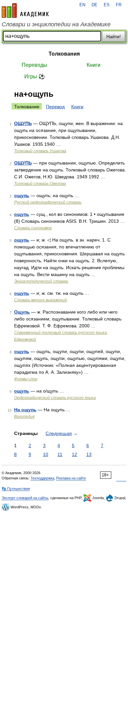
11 (59, 454)
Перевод (55, 106)
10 (45, 454)
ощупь (21, 195)
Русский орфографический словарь (47, 202)
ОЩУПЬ (23, 123)
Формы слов (25, 379)
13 (89, 454)
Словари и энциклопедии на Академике (56, 24)
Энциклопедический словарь (41, 281)
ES (107, 5)
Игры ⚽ (34, 76)
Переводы (34, 65)
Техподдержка (42, 478)
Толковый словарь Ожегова (40, 183)
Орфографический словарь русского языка (55, 397)
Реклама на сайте (71, 478)
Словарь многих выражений (40, 300)
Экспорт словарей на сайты (25, 498)
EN (82, 5)
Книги (93, 65)
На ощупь (25, 409)
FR (118, 5)
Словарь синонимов (33, 228)
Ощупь (22, 312)
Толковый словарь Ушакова (40, 151)
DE (94, 5)
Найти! (113, 36)
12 (74, 454)
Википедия (24, 416)
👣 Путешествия (16, 489)
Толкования (64, 54)
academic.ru (25, 10)
